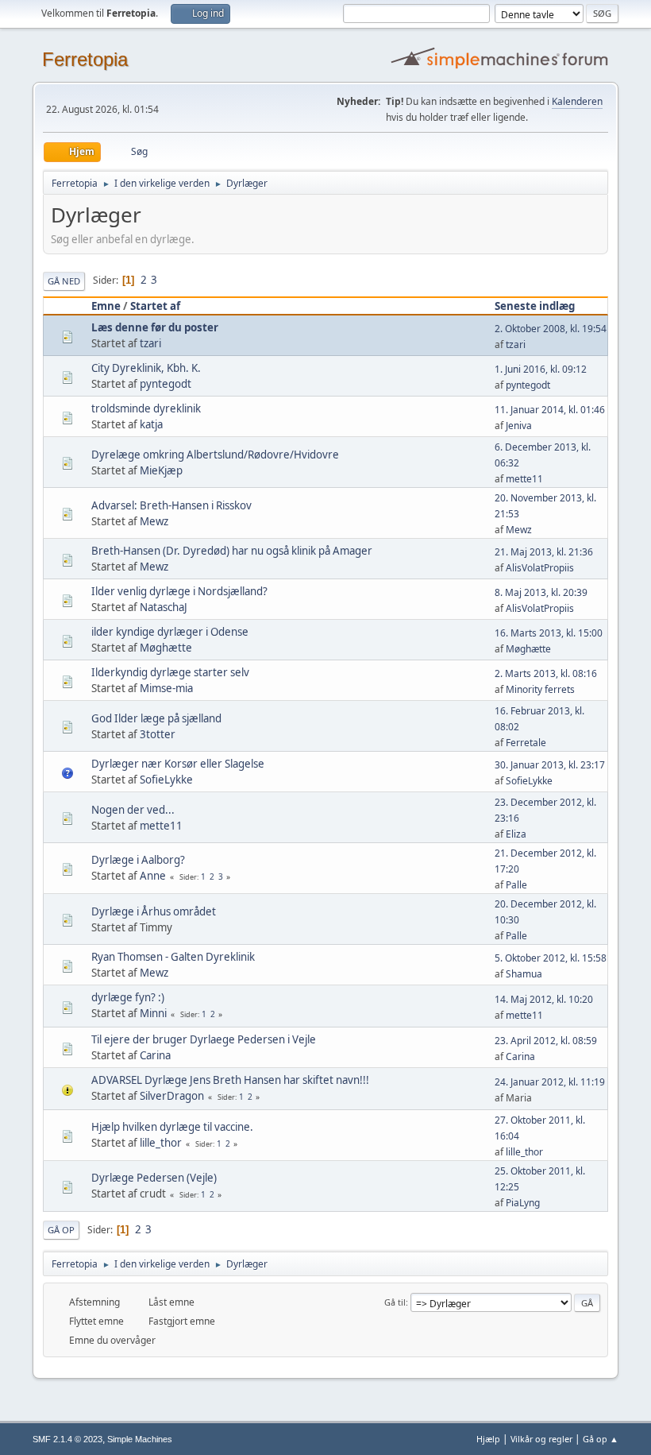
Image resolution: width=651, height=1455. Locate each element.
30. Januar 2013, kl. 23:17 (550, 765)
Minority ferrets (540, 689)
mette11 (524, 479)
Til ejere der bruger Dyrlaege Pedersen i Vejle (203, 1039)
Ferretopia (85, 59)
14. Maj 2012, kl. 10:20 (544, 999)
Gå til (395, 1302)
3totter (157, 734)
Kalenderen (577, 101)
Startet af (155, 306)
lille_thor (161, 1143)
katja (151, 424)
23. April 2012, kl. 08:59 (546, 1040)
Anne (153, 876)
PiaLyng (523, 1202)
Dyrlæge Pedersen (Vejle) (154, 1178)
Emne (106, 306)
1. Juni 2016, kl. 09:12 (541, 369)
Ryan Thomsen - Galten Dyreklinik (173, 957)
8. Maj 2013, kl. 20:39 (541, 592)
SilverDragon (172, 1096)
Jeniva (519, 425)
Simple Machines (139, 1439)
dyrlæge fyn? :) (127, 997)
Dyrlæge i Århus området (153, 911)
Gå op (61, 1230)
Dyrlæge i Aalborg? (138, 860)
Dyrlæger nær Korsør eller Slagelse (177, 764)
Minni (153, 1013)
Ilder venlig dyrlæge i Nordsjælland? (179, 591)
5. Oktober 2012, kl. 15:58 (551, 958)
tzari (150, 343)
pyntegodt (165, 384)
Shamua (524, 974)
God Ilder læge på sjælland (156, 718)
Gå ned (64, 281)
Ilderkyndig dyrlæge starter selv (170, 672)
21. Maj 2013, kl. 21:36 (544, 552)
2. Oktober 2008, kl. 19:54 (551, 328)
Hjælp (488, 1439)
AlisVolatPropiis (540, 568)
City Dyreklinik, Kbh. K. (146, 368)
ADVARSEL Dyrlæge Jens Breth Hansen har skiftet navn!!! (230, 1080)
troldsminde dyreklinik (146, 408)
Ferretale (526, 742)
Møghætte (166, 647)
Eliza (516, 834)
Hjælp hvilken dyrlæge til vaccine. (172, 1127)
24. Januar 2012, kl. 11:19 (550, 1082)
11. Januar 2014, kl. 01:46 (550, 409)
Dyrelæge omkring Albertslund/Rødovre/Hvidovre (215, 454)
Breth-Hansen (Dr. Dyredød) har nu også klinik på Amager (231, 551)
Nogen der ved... (133, 810)
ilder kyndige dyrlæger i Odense (169, 632)
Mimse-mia (166, 688)
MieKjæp (161, 470)
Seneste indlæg (535, 306)
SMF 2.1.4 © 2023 (67, 1439)
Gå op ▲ (600, 1439)
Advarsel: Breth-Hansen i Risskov (171, 505)
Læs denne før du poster (154, 327)
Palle (516, 885)
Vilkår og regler (541, 1439)
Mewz (154, 521)
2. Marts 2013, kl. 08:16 (546, 673)
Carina (155, 1055)
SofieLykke (166, 779)
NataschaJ (163, 607)
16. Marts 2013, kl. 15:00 (549, 633)
